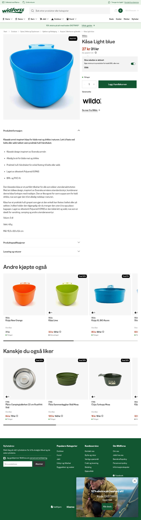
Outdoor (14, 31)
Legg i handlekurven (117, 84)
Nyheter (135, 19)
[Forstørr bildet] (41, 77)
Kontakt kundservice (131, 2)
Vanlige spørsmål (92, 459)
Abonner (39, 464)
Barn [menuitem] (33, 19)
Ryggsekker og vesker (65, 467)
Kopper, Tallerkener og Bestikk (70, 31)
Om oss (116, 451)
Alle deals (107, 506)
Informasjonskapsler (121, 467)
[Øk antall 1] (94, 84)
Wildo (84, 35)
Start (5, 31)
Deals (111, 19)
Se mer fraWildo (89, 110)
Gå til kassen (130, 10)
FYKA (7, 402)
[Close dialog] (134, 480)
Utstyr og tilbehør (64, 463)
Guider (119, 19)
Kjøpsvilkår (89, 471)
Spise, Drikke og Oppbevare (29, 31)
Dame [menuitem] (20, 19)
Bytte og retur (90, 455)
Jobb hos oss (118, 455)
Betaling (88, 467)
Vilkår (86, 67)
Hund (59, 455)
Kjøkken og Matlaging (50, 31)
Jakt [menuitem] (44, 19)
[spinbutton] (89, 84)
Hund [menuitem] (71, 19)
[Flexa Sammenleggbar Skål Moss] (67, 379)
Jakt (58, 459)
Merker (127, 19)
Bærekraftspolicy (120, 459)
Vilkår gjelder (87, 25)
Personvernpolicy (120, 463)
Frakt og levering (91, 463)
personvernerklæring (38, 458)
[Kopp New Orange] (24, 294)
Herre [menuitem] (7, 19)
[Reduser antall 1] (84, 84)
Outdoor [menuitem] (57, 19)
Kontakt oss (89, 451)
